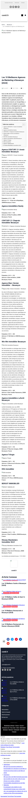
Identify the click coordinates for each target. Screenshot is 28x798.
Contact (22, 2)
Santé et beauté (14, 592)
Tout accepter (16, 747)
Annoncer (17, 2)
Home (3, 24)
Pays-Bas (12, 727)
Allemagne (22, 727)
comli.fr (5, 15)
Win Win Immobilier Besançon (11, 136)
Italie (17, 727)
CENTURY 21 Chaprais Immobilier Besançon (14, 131)
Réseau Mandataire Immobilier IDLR (12, 145)
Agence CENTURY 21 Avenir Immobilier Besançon (13, 127)
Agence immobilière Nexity (10, 130)
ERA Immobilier (7, 141)
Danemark (16, 729)
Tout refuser (9, 747)
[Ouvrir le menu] (22, 15)
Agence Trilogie (7, 140)
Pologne (14, 731)
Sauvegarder (4, 796)
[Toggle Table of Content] (23, 124)
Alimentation (7, 606)
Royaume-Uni (5, 727)
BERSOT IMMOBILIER (9, 143)
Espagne (22, 729)
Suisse (21, 725)
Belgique (5, 729)
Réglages (3, 747)
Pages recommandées (9, 668)
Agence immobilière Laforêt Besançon (13, 138)
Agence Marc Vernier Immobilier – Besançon (12, 134)
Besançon (9, 24)
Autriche (11, 729)
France (17, 725)
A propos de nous (9, 2)
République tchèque (9, 725)
